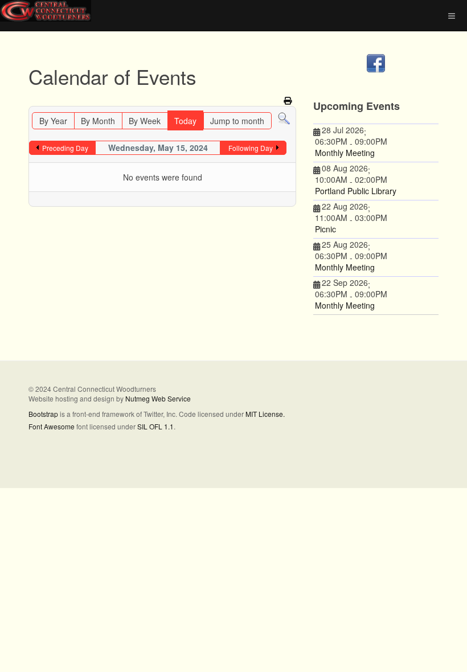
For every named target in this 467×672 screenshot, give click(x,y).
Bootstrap (43, 414)
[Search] (284, 118)
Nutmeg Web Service (158, 398)
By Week (145, 120)
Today (185, 120)
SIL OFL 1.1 (155, 426)
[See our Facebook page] (376, 63)
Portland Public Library (355, 190)
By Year (53, 120)
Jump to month (237, 120)
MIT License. (265, 414)
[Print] (288, 100)
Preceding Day (65, 148)
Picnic (325, 229)
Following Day (250, 148)
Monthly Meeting (345, 152)
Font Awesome (51, 426)
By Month (98, 120)
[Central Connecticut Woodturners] (45, 11)
